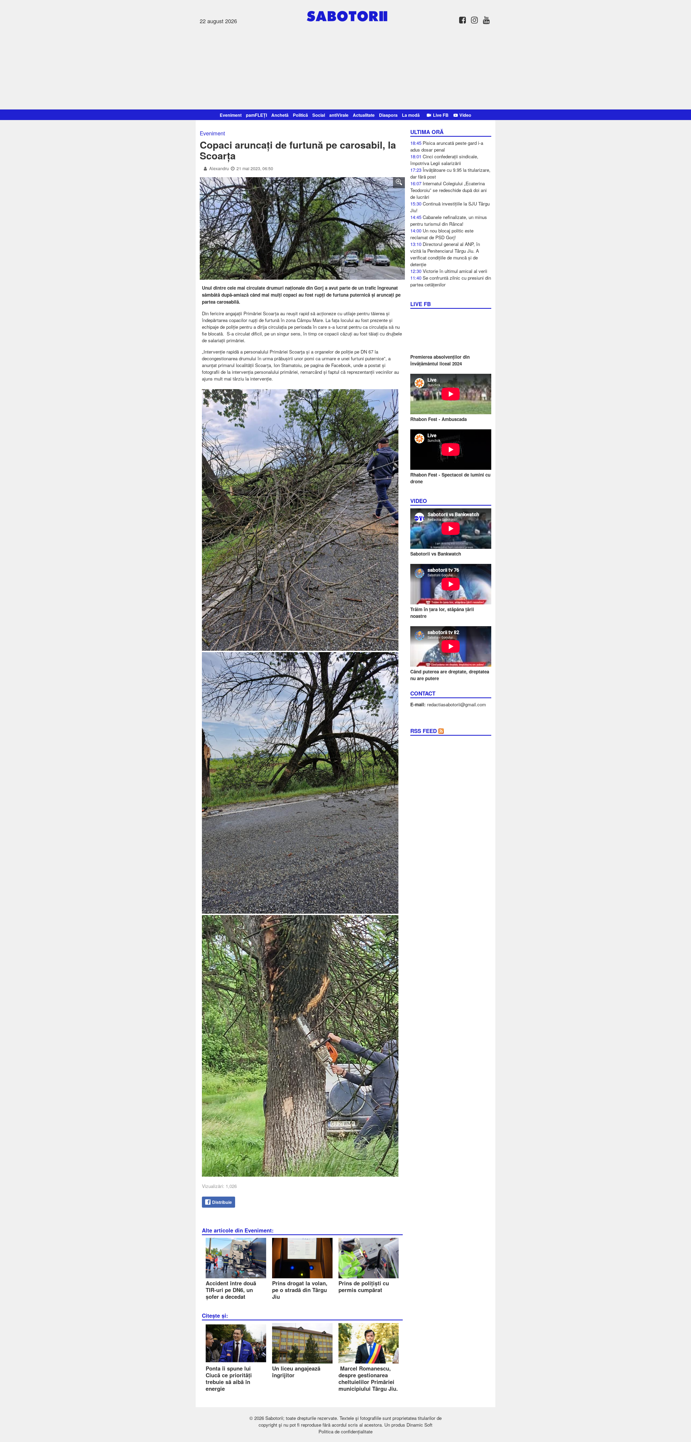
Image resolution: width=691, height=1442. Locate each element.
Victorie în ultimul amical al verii (455, 271)
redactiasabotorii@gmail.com (456, 704)
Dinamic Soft (419, 1424)
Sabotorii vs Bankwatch (435, 553)
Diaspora (388, 115)
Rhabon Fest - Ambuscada (438, 419)
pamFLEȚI (256, 115)
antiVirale (338, 115)
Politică (300, 115)
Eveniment (231, 115)
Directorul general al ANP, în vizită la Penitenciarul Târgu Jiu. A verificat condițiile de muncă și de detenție (445, 254)
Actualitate (364, 115)
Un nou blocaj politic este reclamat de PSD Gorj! (441, 234)
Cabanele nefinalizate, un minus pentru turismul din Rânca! (448, 220)
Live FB (440, 115)
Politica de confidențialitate (345, 1431)
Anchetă (280, 115)
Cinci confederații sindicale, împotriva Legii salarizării (444, 159)
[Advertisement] (345, 66)
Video (464, 115)
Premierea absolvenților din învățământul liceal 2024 (440, 360)
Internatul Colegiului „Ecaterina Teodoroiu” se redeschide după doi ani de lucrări (448, 190)
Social (318, 115)
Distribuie (221, 1202)
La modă (411, 115)
